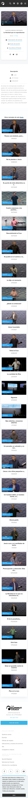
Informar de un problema (9, 765)
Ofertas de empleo (7, 741)
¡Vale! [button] (14, 795)
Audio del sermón (15, 44)
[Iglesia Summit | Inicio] (2, 3)
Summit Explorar (7, 759)
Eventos (4, 737)
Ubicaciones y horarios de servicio (12, 744)
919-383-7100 (14, 718)
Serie (21, 117)
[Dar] (14, 3)
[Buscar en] (10, 3)
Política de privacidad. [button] (8, 791)
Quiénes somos (6, 734)
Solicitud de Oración (8, 762)
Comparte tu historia (8, 750)
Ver (3, 747)
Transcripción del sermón (15, 40)
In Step (16, 36)
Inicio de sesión (14, 723)
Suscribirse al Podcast (15, 48)
